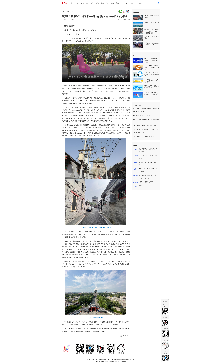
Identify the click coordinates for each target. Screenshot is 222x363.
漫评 (136, 186)
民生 (112, 3)
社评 (136, 149)
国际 (127, 3)
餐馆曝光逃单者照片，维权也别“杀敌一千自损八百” (147, 177)
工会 (87, 3)
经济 (107, 3)
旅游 (68, 11)
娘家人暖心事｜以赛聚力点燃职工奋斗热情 (144, 126)
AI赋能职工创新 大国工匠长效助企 (142, 115)
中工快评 (135, 175)
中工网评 (135, 156)
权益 (102, 3)
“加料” (140, 186)
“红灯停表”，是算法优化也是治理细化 (148, 157)
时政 (77, 3)
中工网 (63, 11)
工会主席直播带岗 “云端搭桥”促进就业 (143, 136)
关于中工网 (87, 359)
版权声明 (93, 359)
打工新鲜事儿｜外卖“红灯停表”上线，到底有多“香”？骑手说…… (151, 81)
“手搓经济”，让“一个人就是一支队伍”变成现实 (148, 170)
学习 (72, 3)
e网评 (135, 162)
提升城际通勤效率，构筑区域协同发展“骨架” (148, 150)
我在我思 (135, 182)
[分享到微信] (120, 11)
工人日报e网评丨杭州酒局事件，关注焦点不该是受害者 (151, 67)
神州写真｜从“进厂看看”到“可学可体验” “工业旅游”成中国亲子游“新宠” (151, 31)
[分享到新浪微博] (124, 11)
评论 (97, 3)
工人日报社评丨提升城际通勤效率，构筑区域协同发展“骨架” (151, 74)
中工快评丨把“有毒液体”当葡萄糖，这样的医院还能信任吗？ (151, 60)
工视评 (136, 169)
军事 (122, 3)
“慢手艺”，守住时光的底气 (146, 182)
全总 (82, 3)
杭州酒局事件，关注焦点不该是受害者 (148, 163)
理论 (92, 3)
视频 (117, 3)
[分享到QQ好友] (127, 11)
